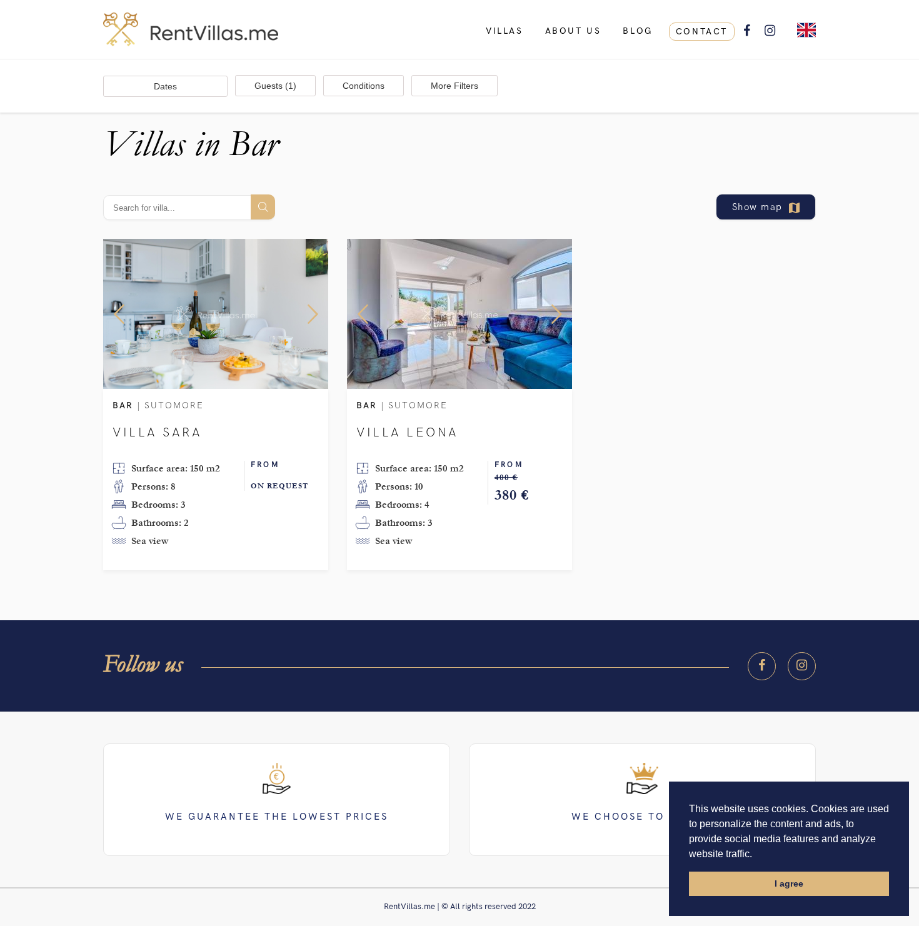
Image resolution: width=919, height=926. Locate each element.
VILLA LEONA (407, 432)
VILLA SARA (157, 432)
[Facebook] (762, 666)
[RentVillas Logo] (459, 29)
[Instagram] (802, 666)
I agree (789, 883)
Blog (638, 31)
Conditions (363, 86)
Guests (275, 86)
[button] (118, 314)
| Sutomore (158, 406)
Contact (702, 31)
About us (573, 31)
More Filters (454, 86)
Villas (504, 31)
